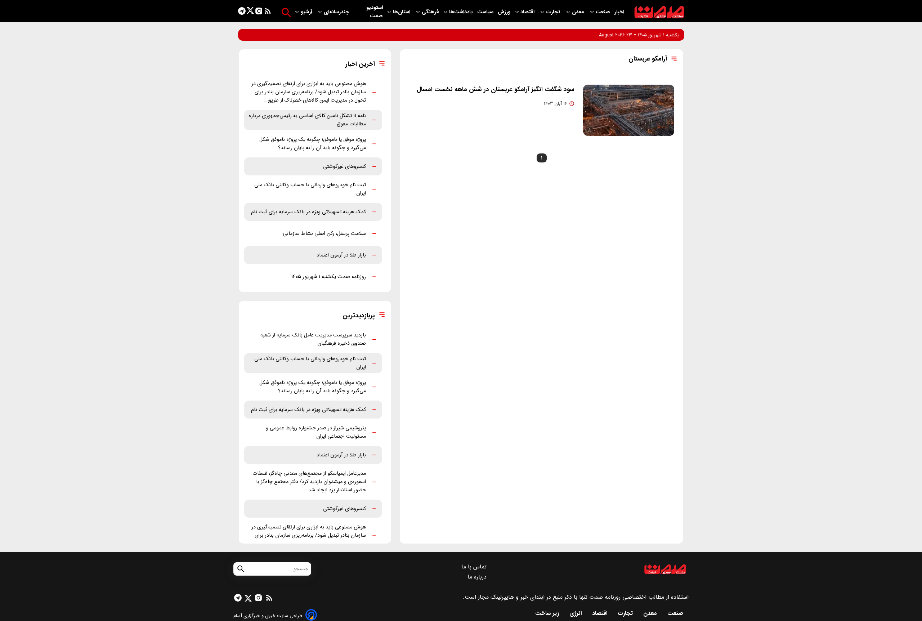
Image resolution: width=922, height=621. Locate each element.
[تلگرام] (241, 12)
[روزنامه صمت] (659, 12)
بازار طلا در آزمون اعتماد (341, 255)
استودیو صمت (374, 12)
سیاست (486, 12)
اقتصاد (528, 12)
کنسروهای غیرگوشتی (344, 166)
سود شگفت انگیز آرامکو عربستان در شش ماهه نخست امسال (495, 89)
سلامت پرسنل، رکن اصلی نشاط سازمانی (324, 233)
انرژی (576, 613)
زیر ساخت (548, 613)
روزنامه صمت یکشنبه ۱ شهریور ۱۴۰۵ (328, 277)
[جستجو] (286, 12)
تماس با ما (474, 566)
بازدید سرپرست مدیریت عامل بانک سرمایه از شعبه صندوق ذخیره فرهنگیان (313, 339)
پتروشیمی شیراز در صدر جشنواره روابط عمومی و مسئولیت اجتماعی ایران (316, 432)
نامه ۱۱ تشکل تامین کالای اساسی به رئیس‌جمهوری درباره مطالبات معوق (307, 120)
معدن (579, 12)
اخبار (619, 12)
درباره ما (477, 576)
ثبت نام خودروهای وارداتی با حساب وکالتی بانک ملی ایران (310, 189)
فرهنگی (430, 12)
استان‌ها (402, 12)
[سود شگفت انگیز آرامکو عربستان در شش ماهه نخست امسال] (628, 110)
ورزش (504, 12)
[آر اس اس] (267, 12)
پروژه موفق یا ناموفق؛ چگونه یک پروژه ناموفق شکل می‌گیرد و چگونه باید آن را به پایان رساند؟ (312, 143)
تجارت (554, 12)
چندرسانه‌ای (337, 12)
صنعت (604, 12)
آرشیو (307, 12)
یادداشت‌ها (461, 12)
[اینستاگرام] (258, 12)
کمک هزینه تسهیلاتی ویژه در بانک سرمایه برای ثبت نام (308, 212)
